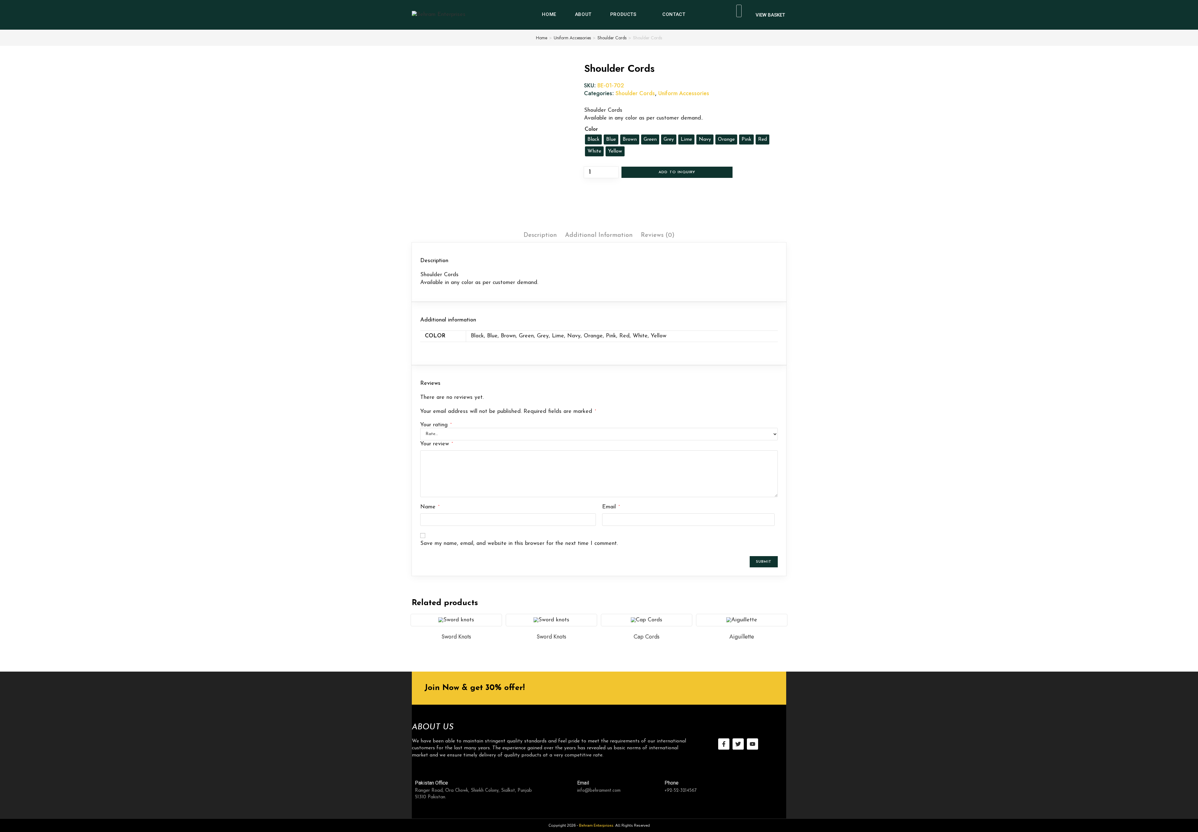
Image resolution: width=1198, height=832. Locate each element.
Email (611, 507)
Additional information (599, 235)
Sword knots (456, 637)
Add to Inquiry (677, 172)
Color (591, 129)
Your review (436, 444)
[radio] (593, 139)
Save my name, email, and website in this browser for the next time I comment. (519, 543)
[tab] (540, 235)
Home (541, 38)
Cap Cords (647, 637)
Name (429, 507)
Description (540, 235)
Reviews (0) (657, 235)
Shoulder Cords (611, 38)
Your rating (435, 425)
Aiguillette (741, 637)
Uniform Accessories (572, 38)
